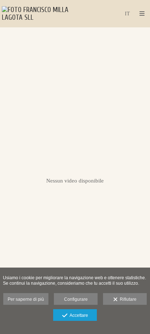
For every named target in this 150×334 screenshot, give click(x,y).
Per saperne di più (26, 299)
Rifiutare (127, 299)
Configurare (76, 299)
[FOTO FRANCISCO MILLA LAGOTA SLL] (38, 13)
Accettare (77, 315)
